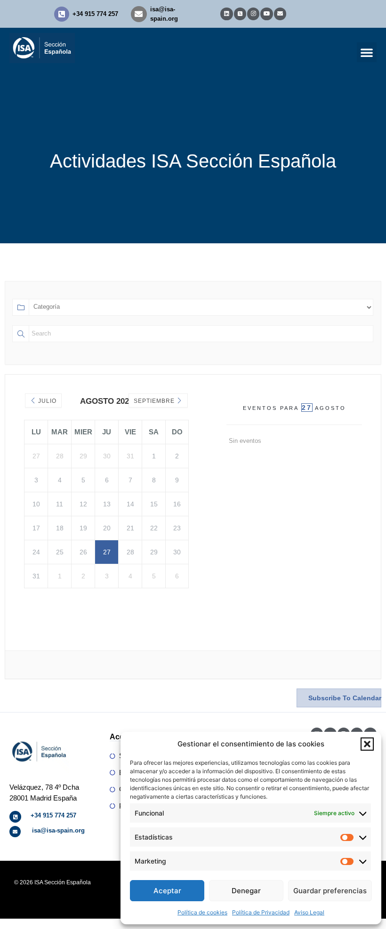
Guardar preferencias (330, 890)
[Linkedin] (226, 14)
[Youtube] (266, 14)
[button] (367, 744)
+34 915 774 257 (95, 13)
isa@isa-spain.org (58, 830)
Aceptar (167, 890)
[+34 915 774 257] (61, 14)
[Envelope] (280, 14)
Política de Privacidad (261, 912)
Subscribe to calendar (344, 698)
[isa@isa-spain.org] (139, 14)
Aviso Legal (309, 912)
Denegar (246, 890)
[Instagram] (253, 14)
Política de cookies (202, 912)
